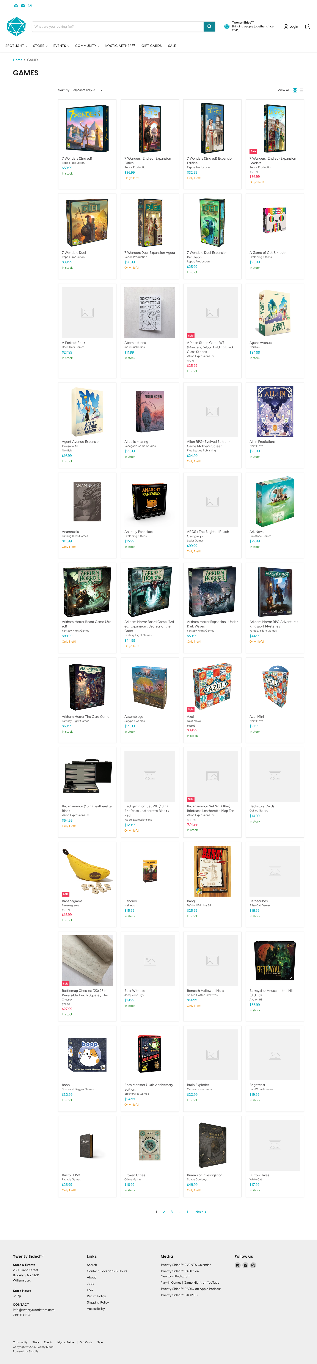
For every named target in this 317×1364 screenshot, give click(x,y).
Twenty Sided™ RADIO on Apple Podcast (191, 1289)
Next (199, 1212)
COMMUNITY (86, 45)
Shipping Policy (98, 1302)
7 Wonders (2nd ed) (77, 158)
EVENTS (60, 45)
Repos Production (73, 162)
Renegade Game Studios (140, 446)
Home (17, 60)
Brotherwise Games (136, 1093)
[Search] (209, 27)
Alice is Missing (136, 442)
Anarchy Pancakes (138, 532)
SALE (172, 45)
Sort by (63, 90)
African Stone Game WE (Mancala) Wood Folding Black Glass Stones (210, 347)
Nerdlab (255, 347)
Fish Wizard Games (261, 1089)
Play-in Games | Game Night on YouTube (190, 1283)
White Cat (256, 1179)
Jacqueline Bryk (134, 995)
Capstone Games (260, 536)
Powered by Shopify (26, 1351)
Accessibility (96, 1309)
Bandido (130, 901)
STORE (39, 45)
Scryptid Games (134, 720)
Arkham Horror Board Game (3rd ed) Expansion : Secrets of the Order (149, 626)
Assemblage (133, 717)
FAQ (90, 1290)
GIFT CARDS (151, 45)
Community (20, 1342)
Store (35, 1342)
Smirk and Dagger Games (78, 1089)
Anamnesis (70, 532)
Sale (100, 1342)
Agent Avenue (261, 343)
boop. (66, 1085)
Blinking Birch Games (75, 536)
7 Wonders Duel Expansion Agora (149, 253)
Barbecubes (259, 901)
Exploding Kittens (261, 257)
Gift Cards (86, 1342)
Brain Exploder (198, 1085)
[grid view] (295, 90)
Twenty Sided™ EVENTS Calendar (186, 1265)
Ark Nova (257, 532)
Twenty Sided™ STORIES (179, 1295)
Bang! (191, 901)
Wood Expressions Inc (201, 356)
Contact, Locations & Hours (107, 1271)
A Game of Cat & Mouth (268, 253)
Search (92, 1265)
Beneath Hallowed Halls (205, 991)
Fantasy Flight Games (75, 630)
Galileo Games (259, 810)
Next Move (256, 446)
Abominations (135, 343)
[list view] (301, 90)
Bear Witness (134, 991)
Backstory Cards (262, 806)
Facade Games (71, 1179)
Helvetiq (129, 905)
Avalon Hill (256, 999)
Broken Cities (134, 1175)
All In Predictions (262, 442)
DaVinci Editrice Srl (199, 905)
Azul (190, 717)
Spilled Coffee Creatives (202, 995)
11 (188, 1212)
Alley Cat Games (260, 905)
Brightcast (257, 1085)
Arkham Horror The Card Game (85, 717)
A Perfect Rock (73, 343)
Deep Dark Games (73, 347)
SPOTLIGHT (15, 45)
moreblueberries (134, 347)
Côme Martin (132, 1179)
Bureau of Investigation (205, 1175)
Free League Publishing (201, 450)
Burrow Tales (259, 1175)
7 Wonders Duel (74, 253)
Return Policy (96, 1296)
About (91, 1277)
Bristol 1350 (71, 1175)
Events (48, 1342)
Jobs (90, 1284)
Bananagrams (72, 901)
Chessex (67, 999)
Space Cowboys (197, 1179)
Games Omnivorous (199, 1089)
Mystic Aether (66, 1342)
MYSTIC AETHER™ (120, 45)
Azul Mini (257, 717)
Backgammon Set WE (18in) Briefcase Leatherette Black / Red (146, 810)
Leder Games (195, 540)
